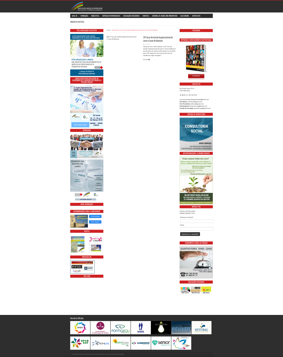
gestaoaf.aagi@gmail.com (202, 108)
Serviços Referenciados (111, 15)
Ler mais (146, 59)
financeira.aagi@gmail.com (198, 106)
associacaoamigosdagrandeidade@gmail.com (194, 99)
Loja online (184, 15)
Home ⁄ (132, 30)
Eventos (146, 15)
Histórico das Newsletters (188, 211)
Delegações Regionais (131, 15)
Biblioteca (95, 15)
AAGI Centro (185, 292)
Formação (84, 15)
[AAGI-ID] (86, 6)
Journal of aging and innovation (164, 15)
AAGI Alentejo (196, 292)
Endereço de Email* (186, 217)
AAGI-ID (74, 15)
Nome (182, 225)
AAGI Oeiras (206, 292)
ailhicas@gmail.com (197, 104)
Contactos (196, 15)
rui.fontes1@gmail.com (194, 102)
